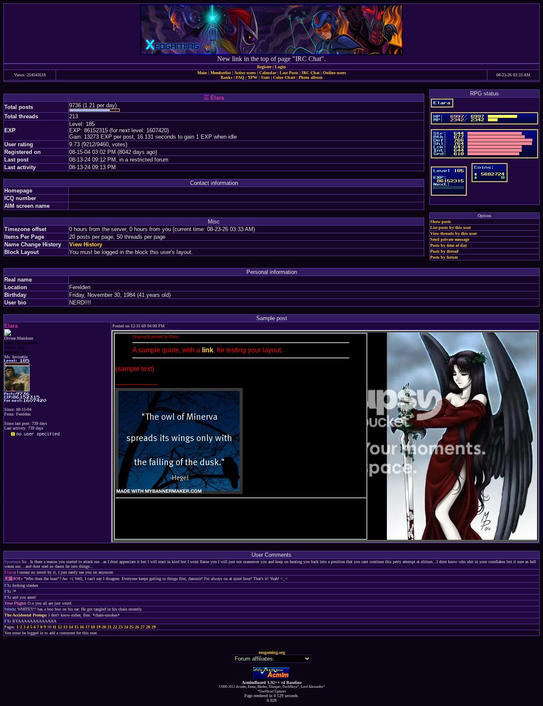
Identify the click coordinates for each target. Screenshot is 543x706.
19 (98, 627)
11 (54, 627)
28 (148, 627)
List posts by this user (450, 227)
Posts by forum (444, 257)
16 (82, 627)
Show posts (440, 221)
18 (93, 627)
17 (87, 627)
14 (71, 627)
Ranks (226, 77)
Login (280, 66)
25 (131, 627)
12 (60, 627)
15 (76, 627)
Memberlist (220, 72)
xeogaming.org (271, 652)
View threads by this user (453, 233)
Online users (334, 72)
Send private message (449, 239)
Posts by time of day (448, 245)
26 (137, 627)
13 (65, 627)
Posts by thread (444, 251)
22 (115, 627)
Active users (245, 72)
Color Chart (284, 77)
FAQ (240, 77)
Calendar (267, 72)
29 (153, 627)
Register (264, 66)
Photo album (310, 77)
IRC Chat (310, 72)
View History (85, 244)
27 (142, 627)
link (207, 350)
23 (120, 627)
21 (109, 627)
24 (126, 627)
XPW (253, 77)
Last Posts (289, 72)
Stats (265, 77)
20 (104, 627)
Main (202, 72)
